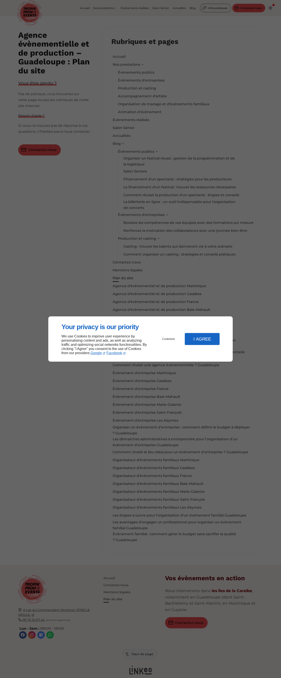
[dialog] (140, 339)
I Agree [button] (202, 339)
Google (96, 353)
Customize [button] (168, 339)
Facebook (114, 353)
